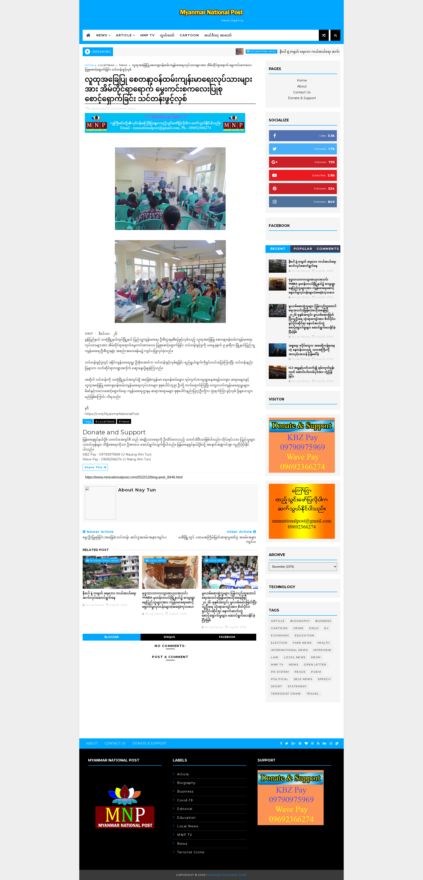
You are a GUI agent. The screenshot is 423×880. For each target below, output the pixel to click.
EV (326, 628)
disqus (169, 637)
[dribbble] (312, 743)
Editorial (185, 809)
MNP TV (147, 35)
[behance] (324, 743)
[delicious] (336, 743)
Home (89, 65)
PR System (280, 671)
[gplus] (293, 743)
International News (240, 51)
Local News (106, 65)
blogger (111, 637)
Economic (280, 635)
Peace (300, 671)
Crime (298, 628)
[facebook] (281, 743)
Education (304, 635)
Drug (314, 628)
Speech (324, 679)
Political (279, 679)
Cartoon (189, 35)
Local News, (118, 108)
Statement (297, 686)
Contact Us (301, 92)
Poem (316, 671)
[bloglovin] (306, 743)
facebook (227, 637)
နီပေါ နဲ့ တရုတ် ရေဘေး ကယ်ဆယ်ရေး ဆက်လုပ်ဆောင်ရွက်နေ (297, 52)
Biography (300, 620)
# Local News (104, 421)
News (101, 35)
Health (323, 642)
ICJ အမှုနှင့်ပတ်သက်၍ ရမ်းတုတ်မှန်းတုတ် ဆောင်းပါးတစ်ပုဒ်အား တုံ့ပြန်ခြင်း (311, 372)
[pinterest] (300, 743)
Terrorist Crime (286, 693)
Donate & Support (302, 98)
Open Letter (315, 664)
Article (124, 35)
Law (274, 657)
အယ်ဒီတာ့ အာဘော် (218, 35)
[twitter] (286, 743)
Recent (278, 249)
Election (279, 642)
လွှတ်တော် (167, 35)
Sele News (303, 679)
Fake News (302, 642)
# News (124, 421)
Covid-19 (185, 800)
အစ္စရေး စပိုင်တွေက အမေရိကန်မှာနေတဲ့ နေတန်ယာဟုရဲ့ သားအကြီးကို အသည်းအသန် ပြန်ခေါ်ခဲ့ (312, 350)
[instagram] (330, 743)
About (302, 86)
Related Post (96, 550)
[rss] (318, 743)
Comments (328, 249)
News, (131, 108)
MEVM (316, 657)
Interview (322, 650)
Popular (303, 249)
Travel (312, 693)
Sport (276, 686)
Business (323, 620)
